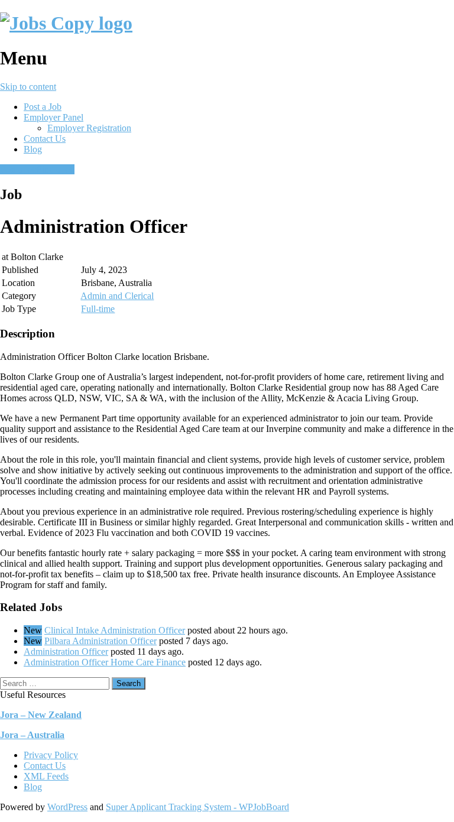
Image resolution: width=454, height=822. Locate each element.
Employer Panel (53, 117)
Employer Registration (89, 128)
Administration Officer (66, 651)
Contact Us (45, 139)
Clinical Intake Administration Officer (114, 630)
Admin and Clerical (117, 296)
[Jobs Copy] (66, 23)
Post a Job (42, 107)
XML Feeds (46, 776)
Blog (33, 149)
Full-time (98, 309)
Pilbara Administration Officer (100, 641)
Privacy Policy (51, 755)
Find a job (55, 169)
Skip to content (28, 87)
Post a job (18, 169)
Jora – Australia (32, 735)
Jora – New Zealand (41, 715)
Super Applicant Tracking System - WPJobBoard (197, 807)
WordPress (67, 807)
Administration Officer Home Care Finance (105, 662)
